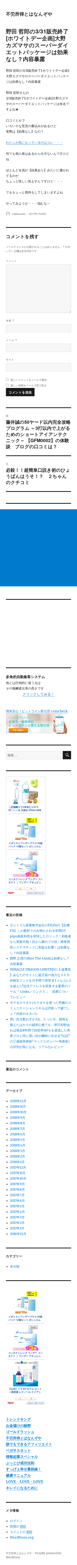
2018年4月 (17, 1145)
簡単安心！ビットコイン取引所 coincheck (37, 711)
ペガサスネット (18, 1450)
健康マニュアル (18, 1475)
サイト (10, 359)
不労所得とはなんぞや (29, 13)
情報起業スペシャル (22, 1456)
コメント (11, 261)
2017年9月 (17, 1184)
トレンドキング (18, 1419)
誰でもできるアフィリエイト (29, 1444)
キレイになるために (22, 1488)
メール (11, 340)
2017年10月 (18, 1178)
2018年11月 (18, 1106)
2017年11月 (17, 1173)
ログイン (16, 1521)
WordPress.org (22, 1537)
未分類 (14, 1266)
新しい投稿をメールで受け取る (29, 385)
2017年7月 (17, 1195)
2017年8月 (17, 1189)
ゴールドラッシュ (20, 1431)
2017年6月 (17, 1201)
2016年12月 (18, 1234)
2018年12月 (18, 1101)
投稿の (18, 1526)
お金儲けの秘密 (18, 1425)
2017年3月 (17, 1217)
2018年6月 (17, 1134)
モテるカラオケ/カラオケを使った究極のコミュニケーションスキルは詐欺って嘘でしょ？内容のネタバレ (40, 1008)
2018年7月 (17, 1129)
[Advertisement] (38, 547)
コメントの (21, 1532)
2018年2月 (17, 1156)
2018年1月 (17, 1162)
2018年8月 (17, 1123)
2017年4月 (17, 1212)
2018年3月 (17, 1151)
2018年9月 (17, 1118)
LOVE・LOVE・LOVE (24, 1481)
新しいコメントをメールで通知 (29, 380)
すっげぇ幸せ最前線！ (23, 1469)
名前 (10, 320)
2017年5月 (17, 1206)
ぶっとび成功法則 (20, 1463)
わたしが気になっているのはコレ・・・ (34, 142)
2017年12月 (18, 1167)
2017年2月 (17, 1223)
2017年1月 (17, 1228)
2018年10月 (18, 1112)
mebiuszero (18, 214)
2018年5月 (17, 1140)
